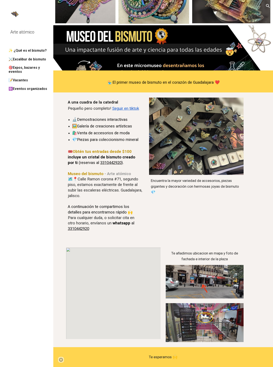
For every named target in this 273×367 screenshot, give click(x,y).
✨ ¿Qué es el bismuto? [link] (28, 50)
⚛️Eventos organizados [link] (28, 89)
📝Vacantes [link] (18, 80)
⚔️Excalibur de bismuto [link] (27, 59)
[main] (163, 82)
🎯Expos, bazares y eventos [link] (24, 70)
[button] (268, 6)
